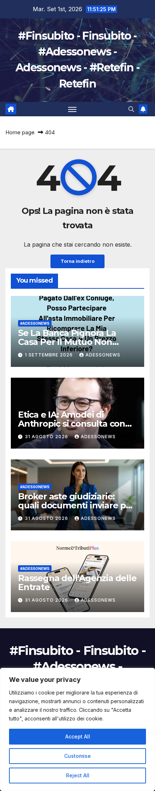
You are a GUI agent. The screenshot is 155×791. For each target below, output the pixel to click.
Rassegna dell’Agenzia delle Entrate (77, 582)
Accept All (77, 736)
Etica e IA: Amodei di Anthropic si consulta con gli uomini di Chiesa (71, 423)
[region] (77, 729)
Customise (77, 756)
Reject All (77, 775)
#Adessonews (34, 323)
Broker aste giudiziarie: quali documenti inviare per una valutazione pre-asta (76, 505)
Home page (20, 132)
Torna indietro (77, 261)
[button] (131, 109)
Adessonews (102, 355)
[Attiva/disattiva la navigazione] (72, 109)
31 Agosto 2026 (47, 436)
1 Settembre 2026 (49, 355)
